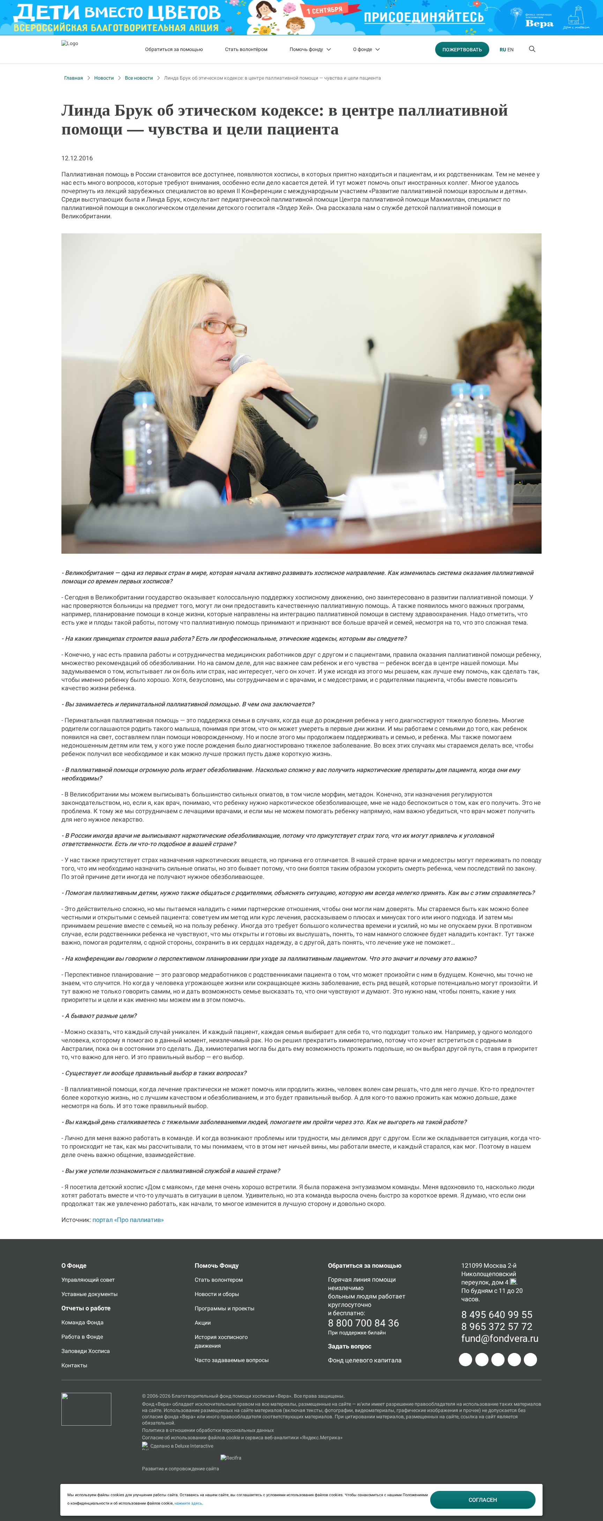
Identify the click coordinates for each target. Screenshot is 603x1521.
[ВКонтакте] (498, 1359)
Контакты (74, 1365)
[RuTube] (530, 1359)
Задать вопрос (349, 1346)
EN (510, 49)
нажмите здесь (188, 1503)
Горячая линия (349, 1279)
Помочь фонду (306, 49)
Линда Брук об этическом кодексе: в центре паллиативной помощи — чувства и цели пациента (272, 78)
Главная (73, 78)
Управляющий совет (88, 1279)
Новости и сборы (217, 1294)
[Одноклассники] (482, 1359)
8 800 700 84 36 (363, 1323)
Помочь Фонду (217, 1265)
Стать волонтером (219, 1279)
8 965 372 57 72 (497, 1326)
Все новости (139, 78)
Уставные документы (89, 1294)
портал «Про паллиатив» (128, 1219)
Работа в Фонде (82, 1336)
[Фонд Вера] (86, 1396)
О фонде (362, 49)
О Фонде (74, 1265)
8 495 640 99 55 (497, 1314)
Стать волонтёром (246, 49)
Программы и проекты (224, 1308)
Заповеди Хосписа (85, 1351)
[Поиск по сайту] (533, 49)
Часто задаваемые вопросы (232, 1360)
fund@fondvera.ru (499, 1338)
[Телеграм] (465, 1359)
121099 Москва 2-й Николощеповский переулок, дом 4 (488, 1274)
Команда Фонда (82, 1322)
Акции (203, 1322)
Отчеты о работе (86, 1308)
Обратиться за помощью (174, 49)
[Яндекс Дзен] (514, 1359)
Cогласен (483, 1500)
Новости (104, 78)
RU (503, 49)
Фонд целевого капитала (365, 1360)
